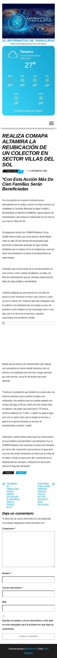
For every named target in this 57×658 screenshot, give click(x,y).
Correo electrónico (12, 587)
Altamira (21, 473)
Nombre (7, 573)
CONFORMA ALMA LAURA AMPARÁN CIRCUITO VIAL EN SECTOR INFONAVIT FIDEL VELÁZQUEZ (43, 494)
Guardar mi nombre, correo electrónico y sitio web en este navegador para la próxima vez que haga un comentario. (27, 624)
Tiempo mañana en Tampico (28, 110)
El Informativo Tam (38, 171)
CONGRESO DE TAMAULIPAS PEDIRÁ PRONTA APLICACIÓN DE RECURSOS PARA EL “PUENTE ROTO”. (12, 495)
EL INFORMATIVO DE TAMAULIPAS (28, 40)
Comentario (9, 528)
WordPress (31, 648)
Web (4, 602)
